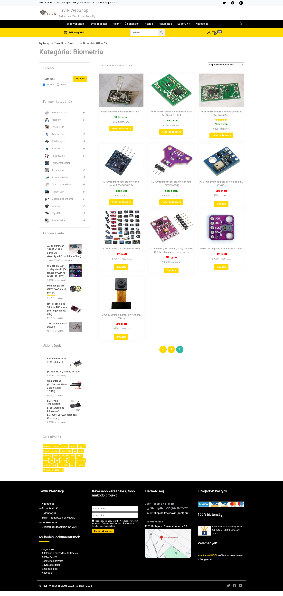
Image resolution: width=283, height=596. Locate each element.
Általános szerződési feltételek (60, 553)
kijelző (82, 446)
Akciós (149, 23)
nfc (72, 455)
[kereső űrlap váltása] (241, 24)
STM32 (71, 460)
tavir (54, 465)
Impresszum (49, 522)
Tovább (221, 203)
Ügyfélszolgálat (51, 564)
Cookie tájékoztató (52, 560)
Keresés (80, 78)
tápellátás (63, 465)
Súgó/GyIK (183, 23)
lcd (75, 451)
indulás (73, 446)
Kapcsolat (202, 23)
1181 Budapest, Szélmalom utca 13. (166, 526)
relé (51, 460)
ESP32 (64, 446)
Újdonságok (132, 23)
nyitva (79, 455)
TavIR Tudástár (98, 23)
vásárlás (80, 465)
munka (56, 455)
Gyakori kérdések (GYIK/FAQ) (59, 527)
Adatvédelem (49, 557)
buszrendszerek (51, 446)
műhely (65, 455)
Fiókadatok (165, 23)
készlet (54, 451)
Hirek (116, 23)
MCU (81, 451)
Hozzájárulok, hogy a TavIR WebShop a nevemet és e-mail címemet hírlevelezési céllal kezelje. (115, 523)
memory (47, 455)
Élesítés (59, 470)
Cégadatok (48, 549)
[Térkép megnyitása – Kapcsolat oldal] (168, 543)
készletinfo (65, 451)
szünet (46, 465)
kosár (46, 451)
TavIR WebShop (74, 10)
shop (63, 460)
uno (72, 465)
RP (57, 460)
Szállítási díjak (50, 568)
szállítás (81, 460)
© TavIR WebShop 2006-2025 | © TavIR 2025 (65, 585)
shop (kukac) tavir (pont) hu (171, 513)
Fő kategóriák (77, 32)
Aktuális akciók (51, 508)
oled (45, 460)
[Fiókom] (209, 32)
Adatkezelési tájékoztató (103, 526)
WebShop (48, 470)
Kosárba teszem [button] (121, 128)
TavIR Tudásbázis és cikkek (58, 517)
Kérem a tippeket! (103, 531)
